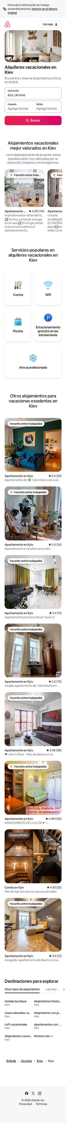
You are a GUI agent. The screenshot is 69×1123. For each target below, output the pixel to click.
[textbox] (19, 108)
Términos (41, 1104)
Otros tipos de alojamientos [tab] (22, 989)
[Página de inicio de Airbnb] (7, 24)
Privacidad (25, 1104)
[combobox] (33, 95)
